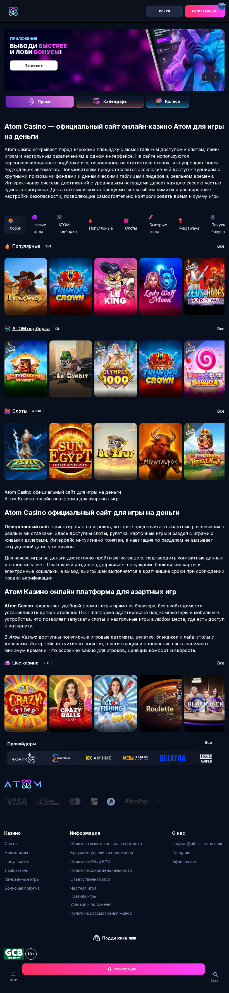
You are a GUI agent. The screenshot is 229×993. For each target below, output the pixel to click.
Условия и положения (91, 904)
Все (221, 246)
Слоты (131, 228)
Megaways (189, 228)
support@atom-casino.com (197, 843)
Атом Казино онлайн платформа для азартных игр (61, 499)
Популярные (101, 228)
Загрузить (34, 65)
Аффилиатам (184, 861)
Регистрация (204, 11)
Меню (13, 980)
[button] (206, 76)
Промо (45, 101)
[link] (24, 758)
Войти (164, 11)
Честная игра (83, 888)
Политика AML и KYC (90, 861)
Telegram (181, 852)
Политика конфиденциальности (101, 870)
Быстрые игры (158, 228)
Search (215, 980)
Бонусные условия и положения (101, 852)
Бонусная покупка (22, 888)
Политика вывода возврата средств (106, 843)
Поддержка (114, 938)
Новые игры (40, 228)
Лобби (15, 228)
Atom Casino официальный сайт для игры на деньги (62, 492)
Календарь (115, 101)
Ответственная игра (90, 879)
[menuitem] (22, 843)
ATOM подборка (67, 228)
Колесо (172, 101)
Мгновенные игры (22, 879)
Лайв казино (16, 870)
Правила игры (83, 896)
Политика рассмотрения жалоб (101, 913)
